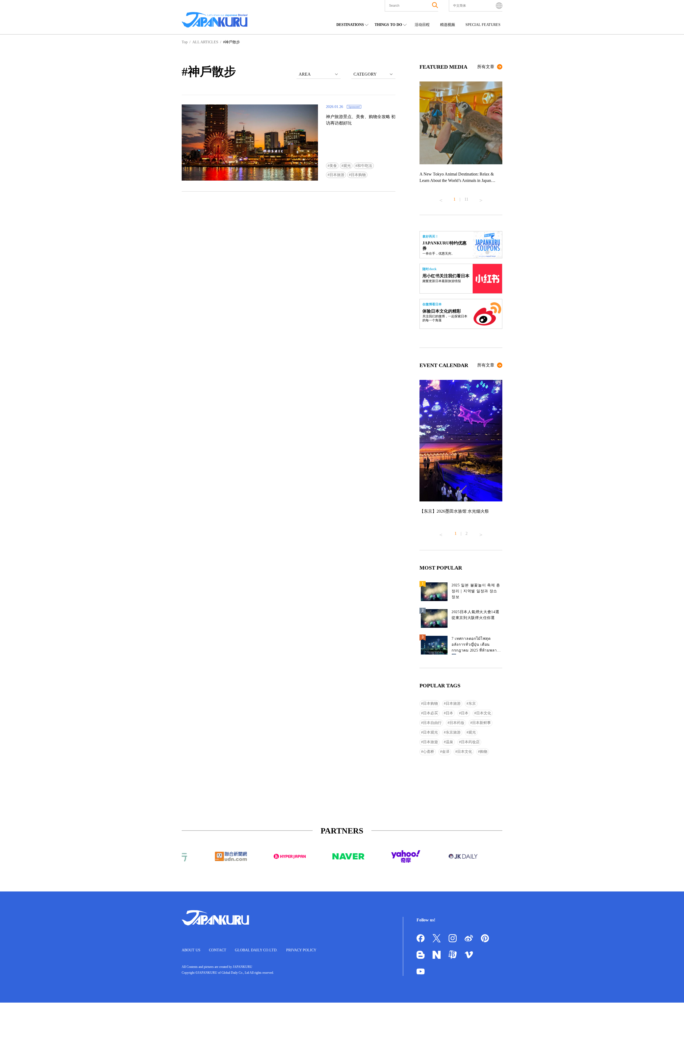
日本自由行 (432, 723)
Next (481, 198)
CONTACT (217, 950)
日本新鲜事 (481, 723)
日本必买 (430, 713)
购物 (483, 752)
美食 (333, 166)
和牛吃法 (364, 166)
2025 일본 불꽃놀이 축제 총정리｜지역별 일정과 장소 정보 (476, 591)
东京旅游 (453, 732)
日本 (449, 713)
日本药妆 (456, 723)
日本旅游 (336, 175)
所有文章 (485, 66)
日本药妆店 (470, 742)
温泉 (449, 742)
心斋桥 (428, 752)
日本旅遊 (430, 742)
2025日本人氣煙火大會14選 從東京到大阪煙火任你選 (475, 615)
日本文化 (483, 713)
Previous (441, 198)
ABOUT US (191, 950)
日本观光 (430, 732)
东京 (472, 704)
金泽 (445, 752)
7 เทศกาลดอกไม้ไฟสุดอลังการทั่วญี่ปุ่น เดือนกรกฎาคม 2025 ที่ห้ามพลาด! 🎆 (476, 646)
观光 (347, 166)
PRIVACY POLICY (301, 950)
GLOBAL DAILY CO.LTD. (256, 950)
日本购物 (358, 175)
